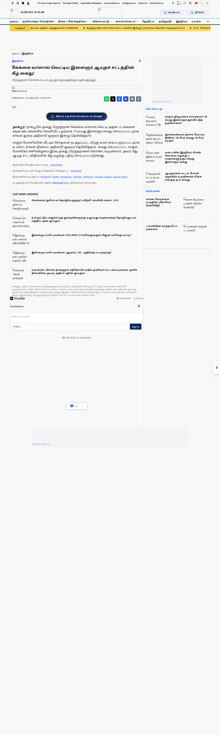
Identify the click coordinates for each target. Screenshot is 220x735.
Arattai (108, 176)
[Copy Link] (138, 99)
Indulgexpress (129, 3)
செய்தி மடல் (174, 12)
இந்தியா (181, 21)
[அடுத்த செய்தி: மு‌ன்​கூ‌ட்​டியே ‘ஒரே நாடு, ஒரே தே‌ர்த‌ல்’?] (217, 367)
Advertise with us (162, 101)
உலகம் (196, 21)
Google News (120, 176)
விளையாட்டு (100, 21)
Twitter (55, 176)
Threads (98, 176)
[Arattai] (179, 3)
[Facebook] (173, 3)
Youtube (77, 176)
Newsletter (56, 164)
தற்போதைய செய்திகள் (38, 21)
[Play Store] (208, 3)
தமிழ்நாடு (165, 21)
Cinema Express (112, 3)
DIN (14, 107)
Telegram (88, 176)
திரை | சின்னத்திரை (72, 21)
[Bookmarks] (23, 3)
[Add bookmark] (140, 60)
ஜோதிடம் (148, 21)
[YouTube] (196, 3)
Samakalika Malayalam (91, 3)
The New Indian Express (49, 3)
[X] (190, 3)
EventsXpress (157, 3)
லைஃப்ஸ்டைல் (125, 21)
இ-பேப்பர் (200, 12)
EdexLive (143, 3)
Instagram (66, 176)
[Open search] (17, 3)
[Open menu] (12, 3)
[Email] (132, 99)
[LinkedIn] (125, 99)
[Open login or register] (28, 3)
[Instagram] (185, 3)
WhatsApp (76, 170)
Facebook (45, 176)
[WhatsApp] (202, 3)
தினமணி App (60, 182)
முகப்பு (14, 21)
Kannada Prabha (70, 3)
